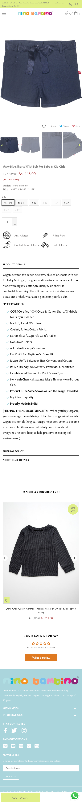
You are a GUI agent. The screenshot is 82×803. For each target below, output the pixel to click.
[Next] (77, 167)
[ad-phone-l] (66, 12)
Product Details (14, 264)
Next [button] (74, 558)
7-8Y (17, 209)
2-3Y (34, 203)
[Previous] (73, 167)
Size (4, 196)
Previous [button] (5, 558)
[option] (30, 145)
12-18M (8, 203)
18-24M (22, 203)
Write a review (41, 657)
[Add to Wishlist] (44, 126)
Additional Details (16, 460)
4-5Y (55, 203)
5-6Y (66, 203)
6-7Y (6, 209)
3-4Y (45, 203)
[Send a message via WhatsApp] (75, 796)
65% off (73, 509)
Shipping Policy (13, 451)
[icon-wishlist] (71, 12)
